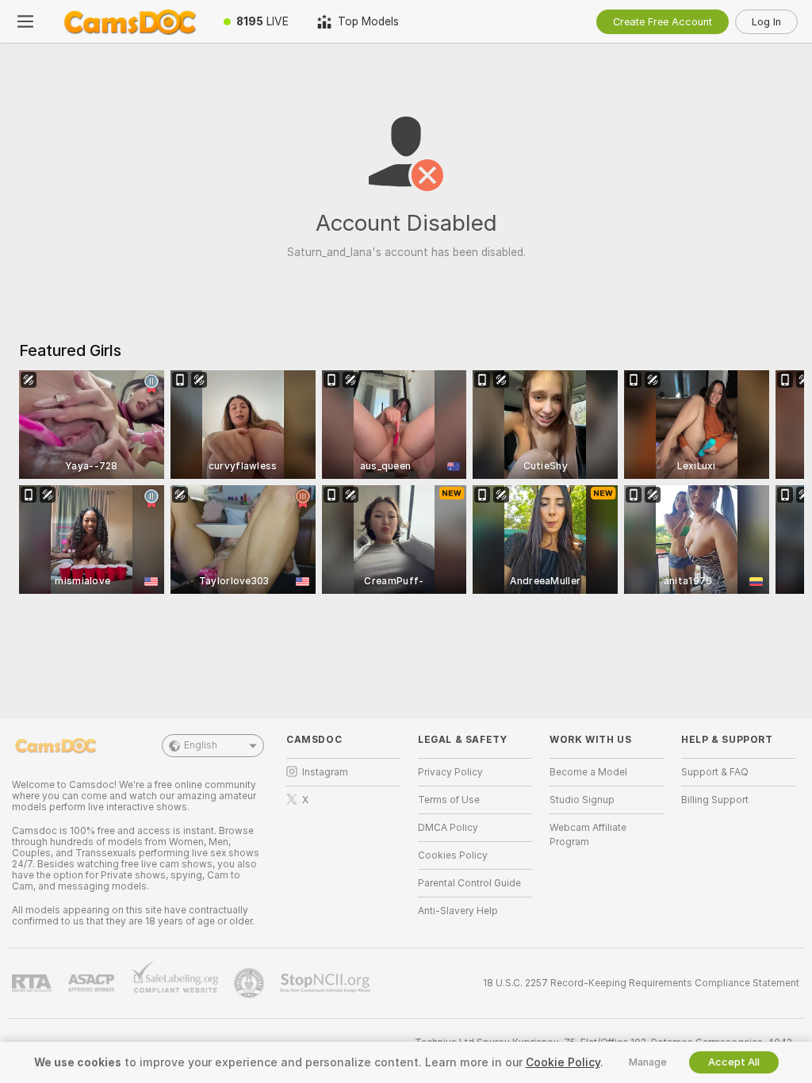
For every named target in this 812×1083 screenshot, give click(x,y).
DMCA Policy (448, 827)
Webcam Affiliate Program (588, 835)
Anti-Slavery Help (458, 911)
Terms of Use (449, 800)
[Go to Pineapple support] (250, 983)
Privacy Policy (450, 772)
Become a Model (588, 772)
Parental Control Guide (469, 883)
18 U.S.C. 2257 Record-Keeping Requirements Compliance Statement (641, 983)
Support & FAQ (715, 772)
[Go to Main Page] (130, 21)
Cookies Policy (453, 855)
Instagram (325, 772)
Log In (766, 22)
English (200, 745)
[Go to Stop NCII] (326, 983)
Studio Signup (582, 800)
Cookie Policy (563, 1062)
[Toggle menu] (25, 21)
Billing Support (715, 800)
